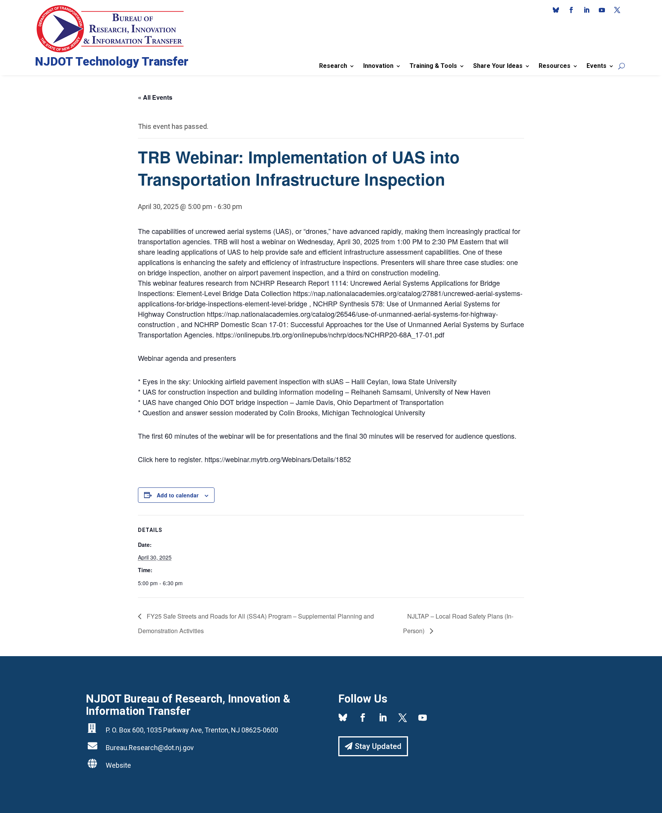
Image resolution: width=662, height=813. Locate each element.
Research (333, 65)
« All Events (155, 97)
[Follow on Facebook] (571, 10)
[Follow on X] (617, 10)
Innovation (378, 65)
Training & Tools (433, 65)
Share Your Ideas (498, 65)
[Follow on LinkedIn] (586, 10)
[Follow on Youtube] (602, 10)
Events (596, 65)
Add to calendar (177, 495)
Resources (554, 65)
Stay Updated (378, 746)
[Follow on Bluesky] (556, 10)
